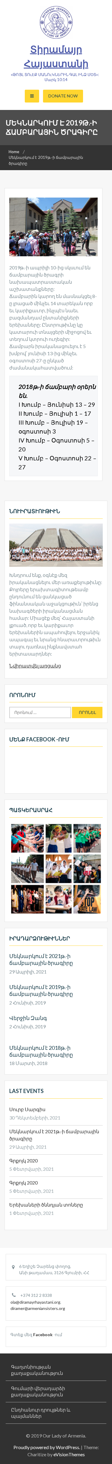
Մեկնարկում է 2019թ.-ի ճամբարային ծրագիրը (41, 990)
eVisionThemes (69, 1454)
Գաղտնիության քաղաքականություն (37, 1370)
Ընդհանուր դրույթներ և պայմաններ (40, 1413)
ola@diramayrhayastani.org (35, 1302)
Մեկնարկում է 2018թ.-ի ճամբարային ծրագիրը (41, 1051)
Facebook (43, 1334)
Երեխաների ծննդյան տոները (46, 1204)
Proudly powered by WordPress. (46, 1447)
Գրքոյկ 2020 (23, 1160)
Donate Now (63, 95)
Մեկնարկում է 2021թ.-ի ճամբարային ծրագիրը (41, 959)
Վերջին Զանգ (28, 1018)
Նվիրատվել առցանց (35, 665)
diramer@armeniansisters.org (37, 1308)
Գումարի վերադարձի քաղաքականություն (38, 1391)
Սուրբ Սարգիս (27, 1109)
